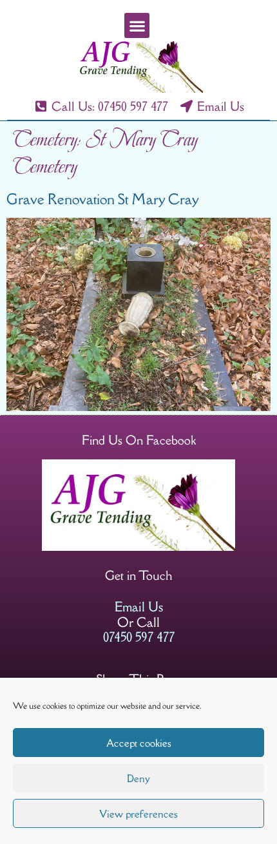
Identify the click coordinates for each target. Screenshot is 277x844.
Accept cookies (138, 742)
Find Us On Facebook (139, 440)
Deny (138, 778)
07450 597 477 (139, 637)
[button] (136, 25)
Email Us (139, 606)
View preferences (138, 813)
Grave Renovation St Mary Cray (102, 199)
